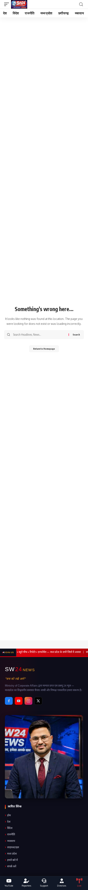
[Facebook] (9, 701)
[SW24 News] (19, 4)
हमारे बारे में (11, 860)
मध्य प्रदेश (11, 854)
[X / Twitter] (38, 701)
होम (8, 815)
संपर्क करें (10, 866)
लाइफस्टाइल (12, 847)
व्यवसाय (10, 841)
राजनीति (10, 835)
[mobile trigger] (7, 4)
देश (7, 822)
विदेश (8, 828)
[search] (81, 4)
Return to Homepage (44, 348)
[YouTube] (19, 701)
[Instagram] (28, 701)
